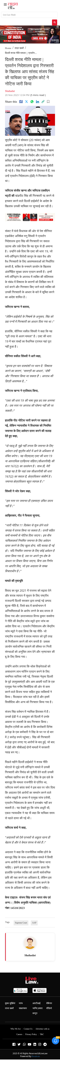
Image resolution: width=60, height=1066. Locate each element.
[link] (43, 101)
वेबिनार (49, 1003)
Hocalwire (36, 1056)
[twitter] (26, 101)
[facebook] (21, 101)
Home (8, 48)
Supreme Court (21, 923)
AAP (34, 923)
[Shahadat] (30, 943)
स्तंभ (21, 1003)
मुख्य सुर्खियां (10, 1003)
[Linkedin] (37, 101)
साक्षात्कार (23, 1008)
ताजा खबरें (9, 1008)
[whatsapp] (32, 101)
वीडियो (49, 1008)
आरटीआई (36, 1003)
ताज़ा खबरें (19, 48)
